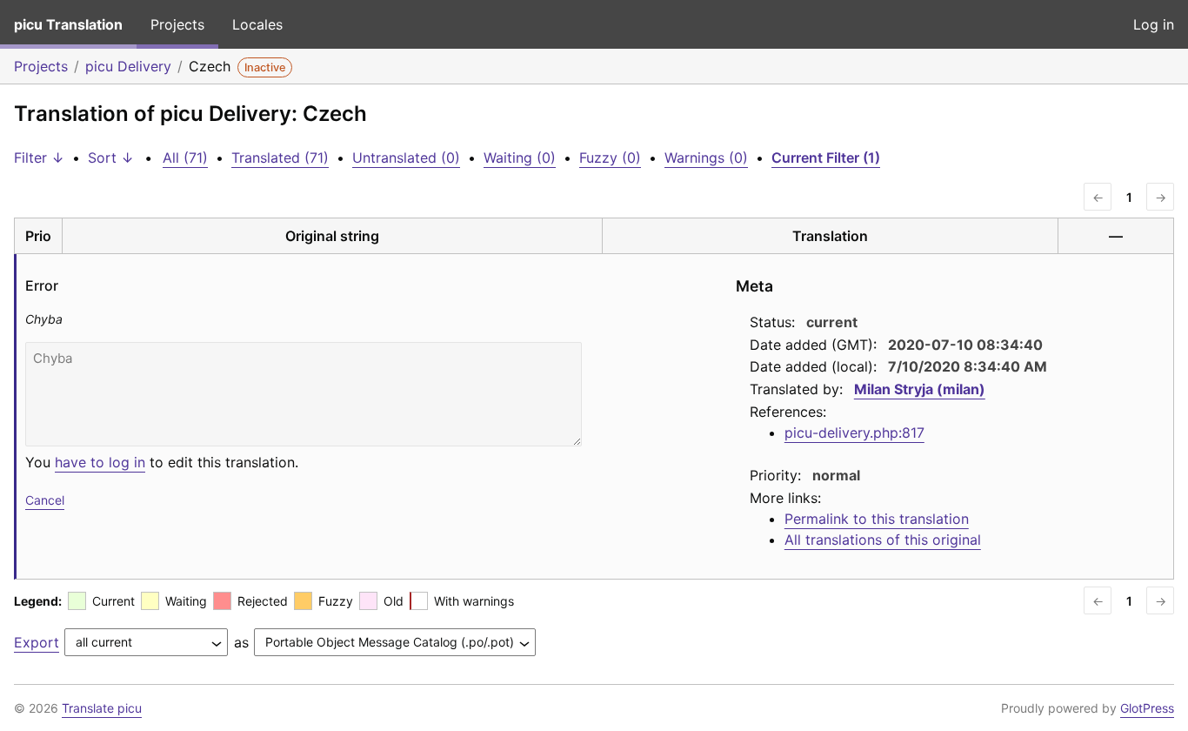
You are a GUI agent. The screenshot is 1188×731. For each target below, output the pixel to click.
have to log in (100, 462)
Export (36, 642)
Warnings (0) (706, 157)
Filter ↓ (39, 157)
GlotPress (1147, 708)
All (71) (185, 157)
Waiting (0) (520, 157)
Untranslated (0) (406, 157)
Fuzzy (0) (610, 157)
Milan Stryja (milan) (919, 389)
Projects (177, 24)
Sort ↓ (111, 157)
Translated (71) (280, 157)
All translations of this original (882, 539)
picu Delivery (128, 66)
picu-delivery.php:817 (854, 432)
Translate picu (102, 708)
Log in (1153, 24)
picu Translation (68, 24)
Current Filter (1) (825, 157)
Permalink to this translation (876, 518)
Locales (257, 24)
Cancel (44, 500)
